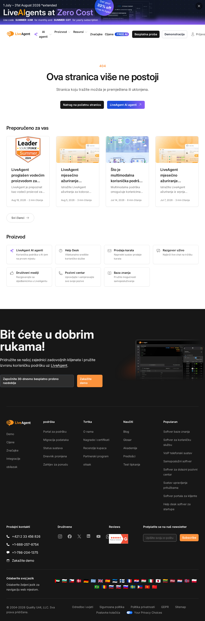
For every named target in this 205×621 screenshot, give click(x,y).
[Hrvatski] (136, 581)
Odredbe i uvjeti (82, 607)
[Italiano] (151, 581)
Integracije (13, 458)
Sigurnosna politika (111, 607)
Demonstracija (175, 34)
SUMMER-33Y (62, 19)
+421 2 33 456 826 (26, 536)
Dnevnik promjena (55, 456)
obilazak (11, 467)
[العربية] (57, 581)
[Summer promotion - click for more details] (102, 12)
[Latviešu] (172, 581)
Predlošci (129, 456)
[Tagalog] (140, 587)
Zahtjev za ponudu (55, 464)
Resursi (78, 31)
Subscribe (189, 537)
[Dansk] (78, 581)
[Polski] (194, 581)
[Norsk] (187, 581)
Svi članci (17, 217)
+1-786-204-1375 (25, 552)
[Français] (129, 581)
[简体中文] (154, 587)
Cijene (10, 442)
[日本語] (158, 581)
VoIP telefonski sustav (177, 453)
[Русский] (111, 587)
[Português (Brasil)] (96, 587)
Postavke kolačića (108, 612)
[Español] (107, 581)
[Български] (64, 581)
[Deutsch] (86, 581)
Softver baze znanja (176, 431)
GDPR (165, 607)
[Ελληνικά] (93, 581)
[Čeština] (71, 581)
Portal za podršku (54, 431)
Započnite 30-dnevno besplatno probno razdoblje (31, 381)
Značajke (12, 450)
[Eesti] (115, 581)
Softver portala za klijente (180, 496)
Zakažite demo (85, 381)
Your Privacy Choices (148, 612)
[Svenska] (133, 587)
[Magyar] (143, 581)
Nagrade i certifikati (96, 439)
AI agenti (43, 34)
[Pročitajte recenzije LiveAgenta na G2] (118, 539)
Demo (10, 434)
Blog (126, 431)
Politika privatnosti (143, 607)
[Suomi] (122, 581)
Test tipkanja (131, 464)
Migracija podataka (56, 439)
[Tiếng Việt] (147, 587)
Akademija (130, 448)
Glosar (127, 439)
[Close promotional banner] (199, 6)
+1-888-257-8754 (25, 544)
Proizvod (60, 31)
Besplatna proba (146, 34)
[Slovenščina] (125, 587)
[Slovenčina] (118, 587)
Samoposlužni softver (177, 461)
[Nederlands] (179, 581)
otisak (87, 464)
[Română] (104, 587)
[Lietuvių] (165, 581)
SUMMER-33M (24, 19)
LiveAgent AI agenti (123, 104)
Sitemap (180, 607)
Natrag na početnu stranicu (82, 104)
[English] (100, 581)
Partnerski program (96, 456)
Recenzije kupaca (95, 448)
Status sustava (53, 448)
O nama (88, 431)
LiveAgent (59, 365)
